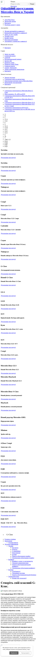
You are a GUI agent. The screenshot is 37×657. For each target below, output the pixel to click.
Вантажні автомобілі (11, 39)
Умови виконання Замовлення (14, 69)
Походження (16, 553)
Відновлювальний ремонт (13, 59)
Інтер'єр (14, 549)
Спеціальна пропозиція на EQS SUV (16, 107)
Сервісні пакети (10, 66)
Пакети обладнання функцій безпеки (24, 575)
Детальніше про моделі (8, 157)
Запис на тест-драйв (11, 34)
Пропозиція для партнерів (13, 82)
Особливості (16, 571)
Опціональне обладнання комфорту (23, 568)
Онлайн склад (9, 36)
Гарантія (7, 57)
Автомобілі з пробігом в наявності (16, 41)
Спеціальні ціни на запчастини (15, 79)
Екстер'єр (15, 547)
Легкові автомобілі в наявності (14, 31)
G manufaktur (16, 551)
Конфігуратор (9, 38)
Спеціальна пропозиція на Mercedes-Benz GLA (20, 102)
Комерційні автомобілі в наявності (16, 33)
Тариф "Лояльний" (11, 68)
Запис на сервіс (10, 54)
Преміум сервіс (9, 62)
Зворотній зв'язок (10, 21)
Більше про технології (19, 578)
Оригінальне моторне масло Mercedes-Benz (19, 81)
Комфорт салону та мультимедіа (22, 561)
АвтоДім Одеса (10, 20)
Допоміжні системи (18, 573)
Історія (14, 554)
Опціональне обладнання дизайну (23, 558)
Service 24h (8, 61)
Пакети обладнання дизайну (21, 556)
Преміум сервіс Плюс (11, 64)
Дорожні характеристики (20, 563)
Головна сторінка (10, 539)
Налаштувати (25, 653)
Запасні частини (10, 77)
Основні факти (13, 542)
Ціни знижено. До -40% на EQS (15, 94)
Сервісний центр (10, 56)
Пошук (32, 4)
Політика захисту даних (12, 25)
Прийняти (14, 653)
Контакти (14, 6)
